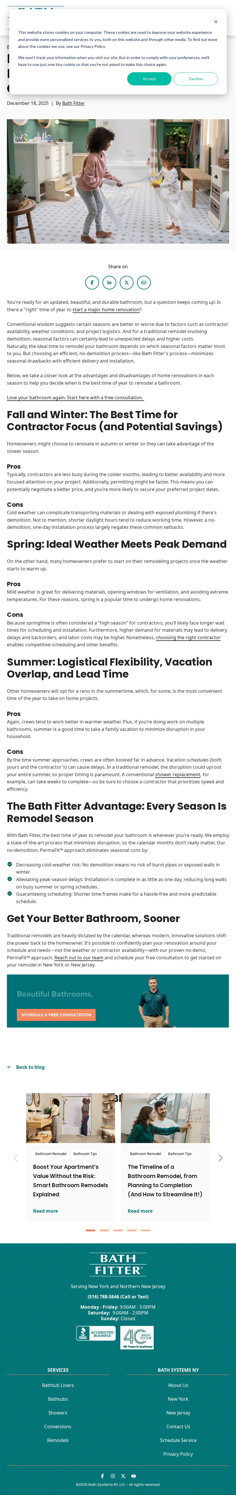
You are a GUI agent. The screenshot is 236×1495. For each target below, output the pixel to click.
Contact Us (178, 1426)
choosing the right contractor (188, 637)
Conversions (57, 1426)
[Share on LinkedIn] (109, 282)
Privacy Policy (178, 1454)
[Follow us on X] (123, 1476)
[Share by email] (144, 282)
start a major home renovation (106, 309)
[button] (90, 1230)
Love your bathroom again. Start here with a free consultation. (75, 397)
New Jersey (178, 1413)
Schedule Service (178, 1440)
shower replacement (177, 774)
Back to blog (30, 1067)
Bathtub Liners (58, 1385)
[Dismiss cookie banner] (216, 21)
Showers (57, 1413)
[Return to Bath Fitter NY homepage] (118, 1265)
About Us (178, 1385)
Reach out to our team (78, 957)
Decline (196, 78)
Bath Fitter (73, 103)
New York (178, 1399)
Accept (149, 78)
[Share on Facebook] (92, 282)
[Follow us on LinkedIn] (112, 1476)
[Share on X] (127, 282)
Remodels (58, 1440)
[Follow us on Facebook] (102, 1476)
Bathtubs (58, 1399)
